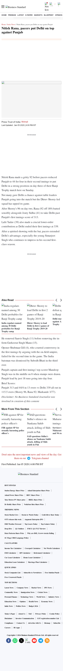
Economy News (46, 601)
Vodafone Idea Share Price (34, 504)
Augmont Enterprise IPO (34, 519)
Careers (7, 628)
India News (11, 24)
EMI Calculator (10, 553)
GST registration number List (48, 618)
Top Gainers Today (48, 524)
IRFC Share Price (33, 495)
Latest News (9, 588)
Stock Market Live (11, 515)
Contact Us (21, 623)
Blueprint (49, 15)
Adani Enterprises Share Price (39, 490)
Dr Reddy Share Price (13, 504)
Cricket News (42, 592)
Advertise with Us (34, 623)
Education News (10, 601)
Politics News (21, 606)
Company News (22, 588)
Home (4, 15)
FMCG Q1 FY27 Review (36, 529)
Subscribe (56, 623)
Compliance (9, 623)
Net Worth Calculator (52, 548)
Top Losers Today (31, 524)
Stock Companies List (12, 573)
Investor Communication (25, 618)
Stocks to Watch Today (30, 515)
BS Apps (17, 628)
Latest (20, 15)
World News (40, 597)
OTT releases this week (13, 519)
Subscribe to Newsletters (33, 573)
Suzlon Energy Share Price (14, 490)
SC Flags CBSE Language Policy (17, 538)
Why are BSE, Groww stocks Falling (40, 533)
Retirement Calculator (42, 553)
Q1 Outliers (19, 529)
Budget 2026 (33, 606)
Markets (38, 15)
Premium (12, 15)
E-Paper (29, 15)
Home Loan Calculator (32, 558)
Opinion (58, 15)
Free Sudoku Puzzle (52, 573)
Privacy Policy (40, 614)
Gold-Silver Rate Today (50, 515)
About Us (21, 614)
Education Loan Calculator (15, 562)
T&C (30, 614)
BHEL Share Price (35, 500)
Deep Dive (8, 529)
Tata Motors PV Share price (15, 500)
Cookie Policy (54, 614)
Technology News (26, 597)
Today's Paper (10, 614)
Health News (33, 601)
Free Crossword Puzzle (13, 577)
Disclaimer (8, 618)
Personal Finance (11, 597)
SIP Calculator (24, 553)
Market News (36, 588)
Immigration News (27, 592)
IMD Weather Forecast (13, 524)
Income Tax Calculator (13, 548)
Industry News (53, 597)
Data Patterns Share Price (14, 533)
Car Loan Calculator (12, 558)
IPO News (48, 588)
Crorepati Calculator (33, 548)
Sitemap (47, 623)
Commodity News (11, 592)
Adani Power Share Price (14, 495)
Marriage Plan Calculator (37, 562)
